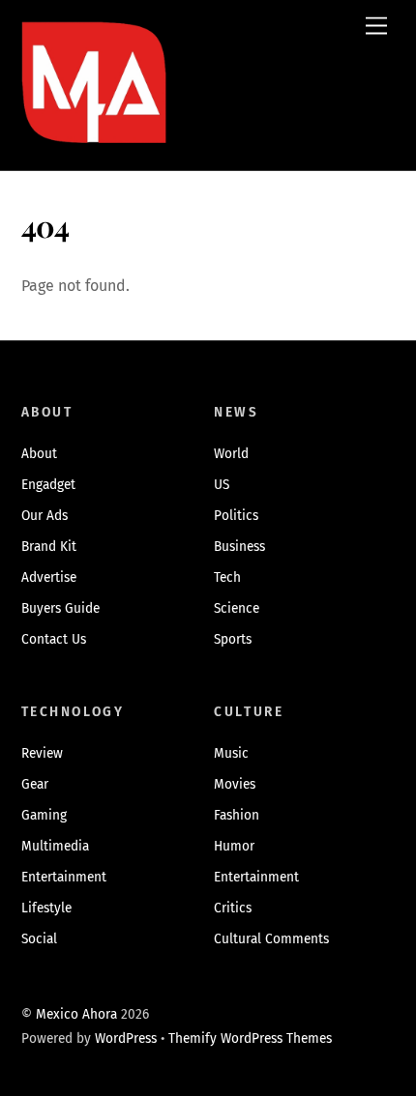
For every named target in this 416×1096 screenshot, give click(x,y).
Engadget (48, 484)
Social (39, 939)
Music (231, 753)
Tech (227, 577)
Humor (234, 846)
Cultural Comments (271, 939)
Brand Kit (48, 546)
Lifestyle (46, 908)
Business (239, 546)
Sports (233, 639)
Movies (234, 784)
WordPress (126, 1038)
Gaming (44, 815)
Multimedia (55, 846)
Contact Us (53, 639)
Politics (236, 515)
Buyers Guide (60, 608)
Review (42, 753)
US (221, 484)
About (39, 454)
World (231, 454)
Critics (233, 908)
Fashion (236, 815)
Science (236, 608)
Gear (34, 784)
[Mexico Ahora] (93, 110)
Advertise (48, 577)
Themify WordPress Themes (250, 1038)
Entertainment (63, 877)
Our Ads (44, 515)
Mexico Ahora (76, 1014)
